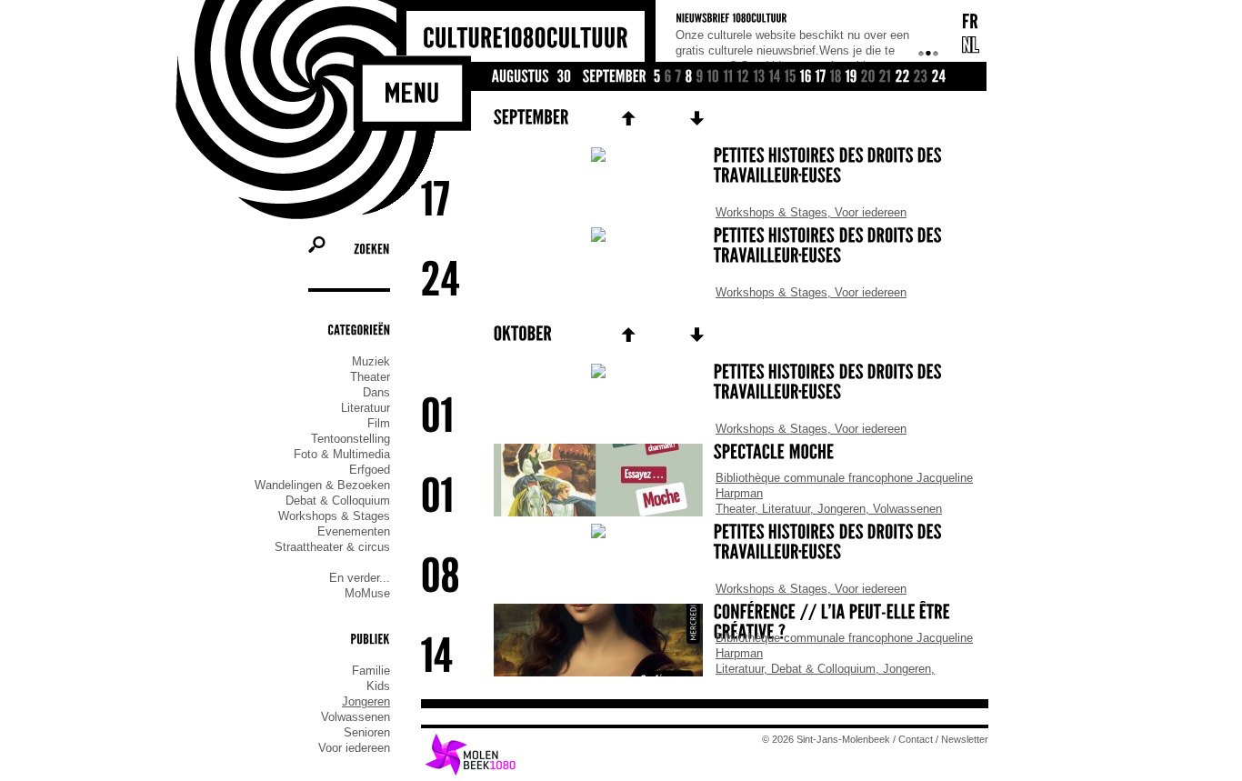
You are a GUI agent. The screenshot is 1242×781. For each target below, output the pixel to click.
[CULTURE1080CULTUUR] (525, 39)
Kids (378, 686)
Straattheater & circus (332, 547)
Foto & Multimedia (342, 454)
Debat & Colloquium (337, 500)
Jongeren (366, 701)
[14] (775, 77)
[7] (679, 77)
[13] (760, 77)
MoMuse (367, 593)
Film (378, 423)
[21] (885, 77)
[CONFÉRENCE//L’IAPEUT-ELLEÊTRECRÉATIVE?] (704, 624)
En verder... (359, 578)
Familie (371, 670)
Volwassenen (355, 717)
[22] (903, 77)
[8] (689, 77)
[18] (836, 77)
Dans (376, 392)
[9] (700, 77)
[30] (564, 77)
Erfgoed (369, 469)
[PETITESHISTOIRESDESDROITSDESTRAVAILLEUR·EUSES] (704, 167)
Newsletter (964, 739)
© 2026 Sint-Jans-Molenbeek (826, 739)
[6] (668, 77)
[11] (729, 77)
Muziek (371, 361)
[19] (851, 77)
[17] (821, 77)
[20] (868, 77)
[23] (921, 77)
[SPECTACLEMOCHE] (704, 454)
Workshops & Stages (334, 516)
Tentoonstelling (350, 439)
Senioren (367, 732)
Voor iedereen (354, 748)
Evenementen (353, 531)
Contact (915, 739)
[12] (743, 77)
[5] (657, 77)
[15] (790, 77)
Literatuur (365, 408)
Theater (370, 377)
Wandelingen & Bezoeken (322, 485)
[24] (939, 77)
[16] (806, 77)
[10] (713, 77)
